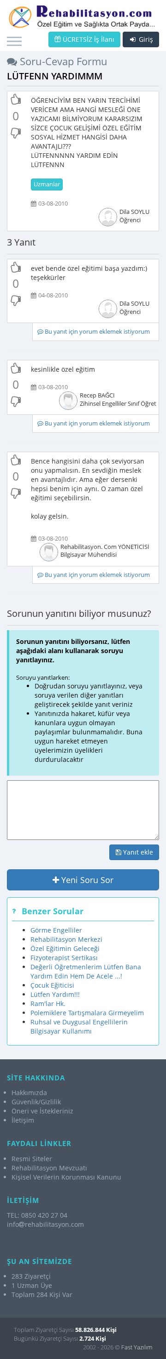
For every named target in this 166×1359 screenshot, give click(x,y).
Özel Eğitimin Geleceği (65, 948)
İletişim (23, 1120)
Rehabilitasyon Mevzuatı (49, 1167)
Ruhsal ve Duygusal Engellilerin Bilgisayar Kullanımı (79, 1026)
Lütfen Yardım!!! (55, 994)
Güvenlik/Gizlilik (36, 1101)
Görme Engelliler (56, 930)
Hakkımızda (29, 1092)
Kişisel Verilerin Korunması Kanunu (66, 1177)
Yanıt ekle (137, 852)
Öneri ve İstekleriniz (42, 1111)
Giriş (145, 39)
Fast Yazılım (136, 1347)
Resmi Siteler (32, 1158)
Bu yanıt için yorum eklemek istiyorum (96, 332)
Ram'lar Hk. (47, 1003)
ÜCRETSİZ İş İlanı (87, 39)
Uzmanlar (47, 184)
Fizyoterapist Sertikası (64, 957)
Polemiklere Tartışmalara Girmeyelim (87, 1012)
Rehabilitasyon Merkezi (66, 939)
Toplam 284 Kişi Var (42, 1294)
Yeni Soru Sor (86, 879)
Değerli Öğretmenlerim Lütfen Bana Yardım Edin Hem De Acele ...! (85, 971)
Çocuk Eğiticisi (52, 985)
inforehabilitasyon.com (45, 1224)
